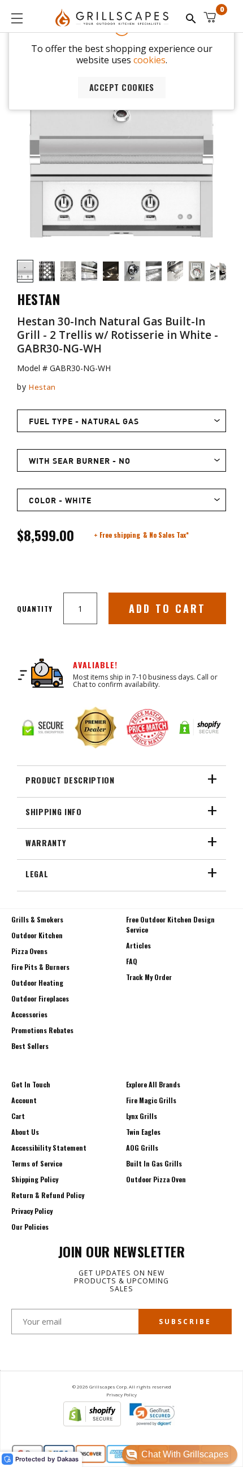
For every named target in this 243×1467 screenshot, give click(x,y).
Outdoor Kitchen (37, 935)
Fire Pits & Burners (40, 967)
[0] (209, 17)
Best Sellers (30, 1046)
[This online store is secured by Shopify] (92, 1423)
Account (24, 1100)
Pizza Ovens (29, 951)
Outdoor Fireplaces (40, 998)
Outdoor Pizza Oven (156, 1179)
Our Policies (30, 1226)
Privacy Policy (32, 1211)
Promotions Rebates (42, 1030)
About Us (25, 1132)
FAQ (131, 961)
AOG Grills (142, 1147)
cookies (149, 60)
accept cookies (121, 87)
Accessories (29, 1014)
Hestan (42, 387)
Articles (138, 945)
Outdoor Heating (37, 982)
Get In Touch (30, 1084)
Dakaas (68, 1459)
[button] (179, 1454)
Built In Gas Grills (154, 1163)
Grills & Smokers (37, 919)
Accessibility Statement (48, 1147)
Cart (18, 1116)
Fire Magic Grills (151, 1100)
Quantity (35, 608)
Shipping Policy (34, 1179)
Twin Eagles (143, 1132)
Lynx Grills (141, 1116)
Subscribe (185, 1321)
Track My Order (149, 977)
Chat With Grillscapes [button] (184, 1454)
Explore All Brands (153, 1084)
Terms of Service (36, 1163)
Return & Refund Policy (47, 1195)
